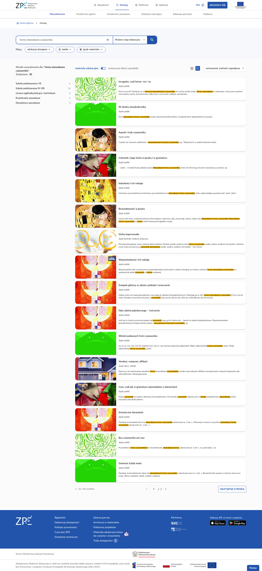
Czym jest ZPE (62, 532)
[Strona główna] (34, 520)
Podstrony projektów (104, 527)
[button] (203, 5)
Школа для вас (101, 517)
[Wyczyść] (107, 39)
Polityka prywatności (66, 527)
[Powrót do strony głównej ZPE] (27, 5)
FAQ (198, 5)
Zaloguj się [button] (217, 5)
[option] (43, 83)
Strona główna (26, 23)
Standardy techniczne (66, 537)
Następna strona (232, 489)
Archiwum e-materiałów (106, 522)
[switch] (106, 68)
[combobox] (39, 49)
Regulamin (60, 517)
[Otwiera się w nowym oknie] (218, 522)
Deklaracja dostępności (67, 522)
